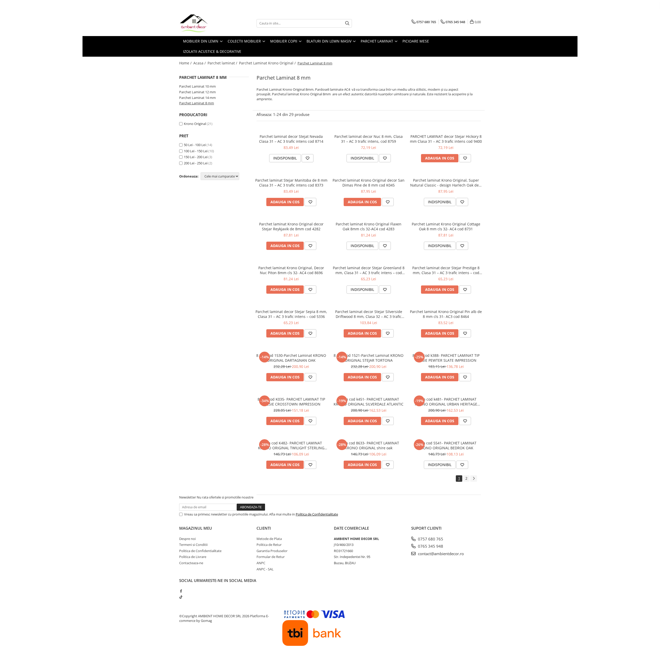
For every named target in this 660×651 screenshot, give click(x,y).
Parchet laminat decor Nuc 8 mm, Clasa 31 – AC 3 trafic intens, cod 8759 (368, 139)
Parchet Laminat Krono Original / (268, 63)
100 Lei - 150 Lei (196, 151)
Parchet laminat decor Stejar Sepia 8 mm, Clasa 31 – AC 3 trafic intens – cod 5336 (291, 314)
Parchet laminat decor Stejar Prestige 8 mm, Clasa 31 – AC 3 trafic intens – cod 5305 (446, 270)
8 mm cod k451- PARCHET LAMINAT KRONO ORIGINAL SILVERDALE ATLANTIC (368, 402)
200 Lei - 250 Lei (196, 163)
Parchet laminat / (223, 63)
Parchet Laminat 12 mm (197, 92)
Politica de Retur (269, 544)
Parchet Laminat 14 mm (197, 97)
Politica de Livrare (192, 556)
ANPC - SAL (265, 569)
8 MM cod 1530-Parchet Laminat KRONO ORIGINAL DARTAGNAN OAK (291, 358)
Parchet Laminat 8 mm (196, 103)
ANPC (261, 563)
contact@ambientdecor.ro (440, 553)
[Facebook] (181, 591)
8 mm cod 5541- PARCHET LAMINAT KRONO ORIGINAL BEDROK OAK (445, 445)
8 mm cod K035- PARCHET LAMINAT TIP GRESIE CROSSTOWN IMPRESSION (291, 402)
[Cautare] (347, 23)
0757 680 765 (430, 539)
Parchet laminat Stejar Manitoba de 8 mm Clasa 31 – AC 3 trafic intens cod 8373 (291, 183)
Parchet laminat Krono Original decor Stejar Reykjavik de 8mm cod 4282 (291, 226)
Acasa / (200, 63)
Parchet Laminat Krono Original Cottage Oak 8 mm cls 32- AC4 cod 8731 (446, 226)
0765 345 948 (430, 546)
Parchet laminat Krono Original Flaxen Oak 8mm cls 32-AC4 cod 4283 (368, 226)
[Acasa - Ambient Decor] (205, 23)
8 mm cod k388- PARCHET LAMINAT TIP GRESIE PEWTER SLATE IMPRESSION (446, 358)
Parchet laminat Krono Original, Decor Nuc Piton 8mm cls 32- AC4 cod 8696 (291, 270)
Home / (186, 63)
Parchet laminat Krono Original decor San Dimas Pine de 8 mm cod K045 (369, 183)
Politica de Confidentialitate (317, 514)
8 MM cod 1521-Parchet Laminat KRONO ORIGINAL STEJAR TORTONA (368, 358)
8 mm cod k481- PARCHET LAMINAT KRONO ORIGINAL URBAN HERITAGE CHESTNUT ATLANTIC (446, 402)
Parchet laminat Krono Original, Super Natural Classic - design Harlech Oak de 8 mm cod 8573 (446, 183)
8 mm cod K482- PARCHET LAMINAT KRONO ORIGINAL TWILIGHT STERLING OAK (291, 445)
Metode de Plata (269, 538)
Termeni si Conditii (193, 544)
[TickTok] (181, 597)
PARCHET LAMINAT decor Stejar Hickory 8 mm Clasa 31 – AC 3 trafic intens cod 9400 (446, 139)
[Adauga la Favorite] (308, 158)
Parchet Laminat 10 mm (197, 86)
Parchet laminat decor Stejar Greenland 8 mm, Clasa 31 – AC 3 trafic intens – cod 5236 (369, 270)
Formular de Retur (271, 556)
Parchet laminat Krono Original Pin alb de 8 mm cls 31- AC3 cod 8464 (446, 314)
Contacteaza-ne (191, 563)
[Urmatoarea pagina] (473, 478)
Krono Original (195, 123)
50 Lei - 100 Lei (195, 144)
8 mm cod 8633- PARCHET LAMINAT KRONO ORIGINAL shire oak (368, 445)
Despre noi (187, 538)
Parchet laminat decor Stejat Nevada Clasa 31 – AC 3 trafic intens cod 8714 (291, 139)
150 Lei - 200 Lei (196, 157)
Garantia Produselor (272, 550)
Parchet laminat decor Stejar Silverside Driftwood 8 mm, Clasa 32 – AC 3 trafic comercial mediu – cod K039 (368, 314)
